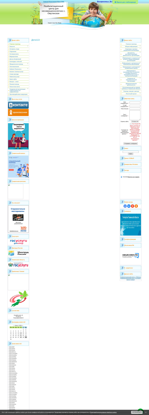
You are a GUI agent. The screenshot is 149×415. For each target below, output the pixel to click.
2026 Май (11, 405)
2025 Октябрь (13, 394)
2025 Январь (12, 379)
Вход (59, 1)
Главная (45, 1)
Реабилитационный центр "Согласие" (130, 278)
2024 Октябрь (13, 374)
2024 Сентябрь (13, 373)
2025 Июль (12, 389)
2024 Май (11, 366)
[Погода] (124, 176)
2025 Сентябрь (13, 392)
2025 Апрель (12, 384)
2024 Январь (12, 360)
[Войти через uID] (125, 206)
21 (20, 335)
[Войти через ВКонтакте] (128, 206)
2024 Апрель (12, 364)
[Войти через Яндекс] (132, 206)
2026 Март (12, 402)
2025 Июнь (12, 387)
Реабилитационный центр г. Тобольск (130, 277)
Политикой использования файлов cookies (103, 412)
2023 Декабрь (13, 358)
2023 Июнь (12, 348)
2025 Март (12, 382)
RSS (63, 1)
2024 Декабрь (13, 378)
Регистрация (53, 1)
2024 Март (12, 363)
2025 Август (12, 391)
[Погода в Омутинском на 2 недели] (133, 177)
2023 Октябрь (13, 355)
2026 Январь (12, 399)
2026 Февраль (13, 400)
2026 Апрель (12, 404)
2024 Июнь (12, 368)
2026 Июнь (12, 407)
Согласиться (137, 412)
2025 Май (11, 386)
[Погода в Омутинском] (130, 175)
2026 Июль (12, 409)
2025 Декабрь (13, 397)
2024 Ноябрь (12, 376)
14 (20, 333)
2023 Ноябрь (12, 356)
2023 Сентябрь (13, 353)
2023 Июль (12, 350)
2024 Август (12, 371)
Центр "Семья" (131, 279)
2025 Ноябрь (12, 396)
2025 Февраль (13, 381)
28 (20, 337)
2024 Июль (12, 369)
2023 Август (12, 351)
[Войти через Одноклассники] (136, 206)
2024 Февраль (13, 361)
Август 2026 (18, 325)
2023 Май (11, 346)
